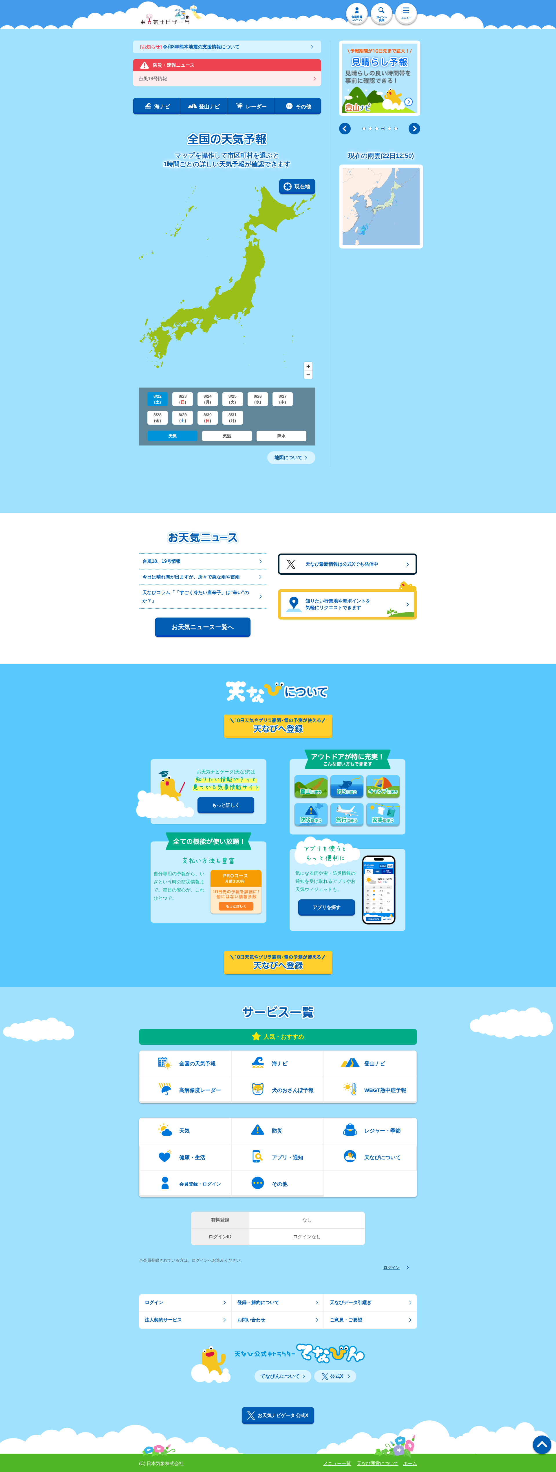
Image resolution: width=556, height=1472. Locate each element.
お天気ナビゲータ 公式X (283, 1415)
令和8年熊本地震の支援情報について (189, 46)
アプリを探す (327, 907)
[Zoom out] (308, 374)
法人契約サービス (163, 1319)
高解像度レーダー (200, 1090)
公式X (336, 1376)
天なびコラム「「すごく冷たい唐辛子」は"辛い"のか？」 (195, 596)
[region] (227, 280)
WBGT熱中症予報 (385, 1090)
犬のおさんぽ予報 (293, 1090)
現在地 (302, 186)
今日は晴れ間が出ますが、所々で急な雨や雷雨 (191, 576)
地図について (288, 457)
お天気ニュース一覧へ (203, 627)
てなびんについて (280, 1376)
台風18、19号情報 (161, 561)
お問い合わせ (251, 1319)
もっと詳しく (226, 805)
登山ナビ (374, 1063)
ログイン (391, 1267)
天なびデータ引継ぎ (351, 1302)
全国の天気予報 (197, 1063)
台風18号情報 (153, 78)
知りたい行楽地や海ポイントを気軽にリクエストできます (338, 604)
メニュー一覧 (337, 1463)
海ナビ (280, 1063)
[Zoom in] (308, 366)
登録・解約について (258, 1302)
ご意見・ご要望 (346, 1319)
